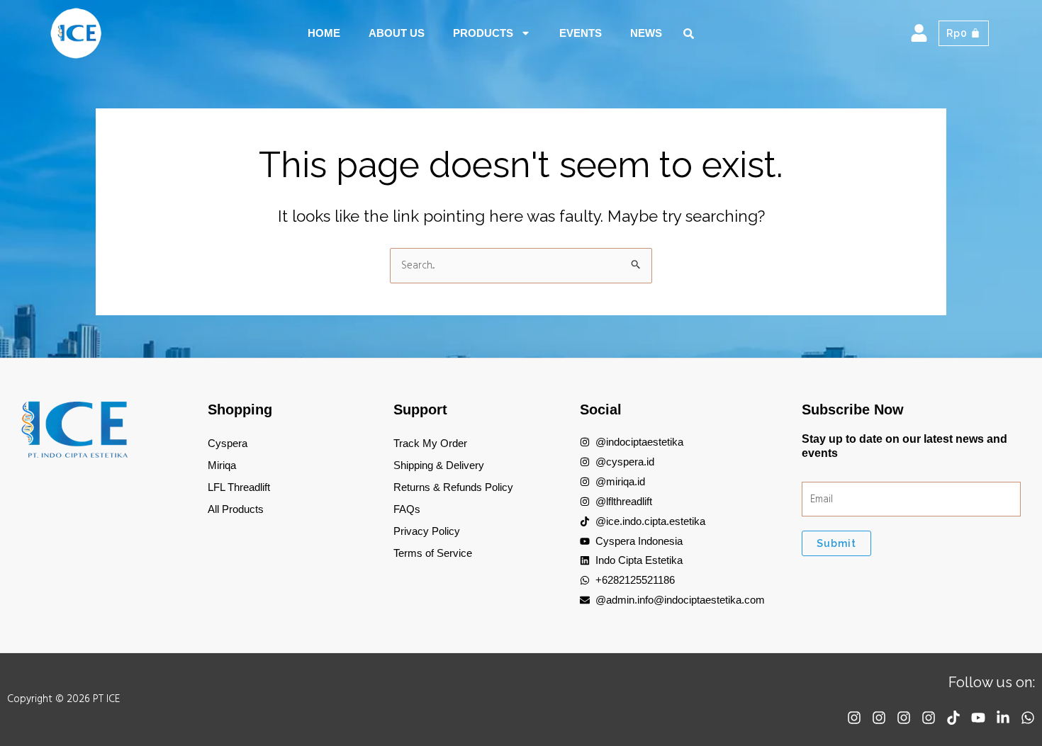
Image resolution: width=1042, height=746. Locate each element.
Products (483, 33)
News (646, 33)
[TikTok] (953, 718)
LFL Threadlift (239, 487)
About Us (397, 33)
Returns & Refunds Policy (453, 487)
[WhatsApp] (1028, 718)
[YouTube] (978, 718)
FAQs (406, 509)
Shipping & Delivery (438, 465)
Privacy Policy (426, 531)
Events (580, 33)
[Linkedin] (1003, 718)
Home (324, 33)
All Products (236, 509)
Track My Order (430, 443)
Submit (836, 543)
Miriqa (222, 465)
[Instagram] (854, 718)
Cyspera (227, 443)
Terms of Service (432, 553)
